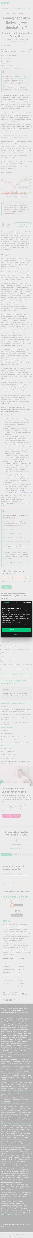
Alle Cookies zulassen (16, 630)
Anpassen (15, 634)
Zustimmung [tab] (6, 602)
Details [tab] (17, 602)
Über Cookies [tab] (27, 602)
